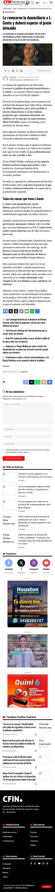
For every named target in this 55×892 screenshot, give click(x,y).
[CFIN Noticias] (16, 3)
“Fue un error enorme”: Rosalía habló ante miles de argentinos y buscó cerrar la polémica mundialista (19, 727)
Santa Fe (23, 496)
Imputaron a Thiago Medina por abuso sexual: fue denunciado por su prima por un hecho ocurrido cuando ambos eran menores (25, 349)
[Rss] (47, 864)
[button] (46, 886)
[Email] (17, 71)
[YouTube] (39, 864)
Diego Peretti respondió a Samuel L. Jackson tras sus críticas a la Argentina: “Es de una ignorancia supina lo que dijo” (19, 776)
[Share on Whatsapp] (37, 382)
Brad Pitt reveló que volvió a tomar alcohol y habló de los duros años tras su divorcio (26, 340)
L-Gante (24, 372)
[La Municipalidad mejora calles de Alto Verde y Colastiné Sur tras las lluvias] (9, 490)
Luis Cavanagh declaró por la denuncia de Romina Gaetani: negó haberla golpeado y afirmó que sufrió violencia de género (24, 322)
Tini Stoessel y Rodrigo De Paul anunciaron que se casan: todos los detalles (25, 332)
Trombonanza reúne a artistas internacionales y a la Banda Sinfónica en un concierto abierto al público (26, 359)
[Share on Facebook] (9, 71)
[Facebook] (9, 566)
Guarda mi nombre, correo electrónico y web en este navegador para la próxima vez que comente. (28, 451)
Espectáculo (10, 12)
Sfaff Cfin (12, 77)
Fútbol (22, 480)
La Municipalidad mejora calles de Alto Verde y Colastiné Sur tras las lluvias (34, 489)
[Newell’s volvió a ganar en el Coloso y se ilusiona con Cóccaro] (9, 477)
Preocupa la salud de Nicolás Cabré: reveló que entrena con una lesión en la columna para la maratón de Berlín (19, 760)
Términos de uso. (21, 888)
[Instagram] (34, 566)
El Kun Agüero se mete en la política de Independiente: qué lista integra (34, 504)
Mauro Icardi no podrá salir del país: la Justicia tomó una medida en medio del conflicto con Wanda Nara (19, 743)
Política (22, 529)
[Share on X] (13, 71)
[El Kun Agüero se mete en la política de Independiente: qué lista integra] (9, 505)
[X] (21, 566)
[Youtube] (46, 566)
